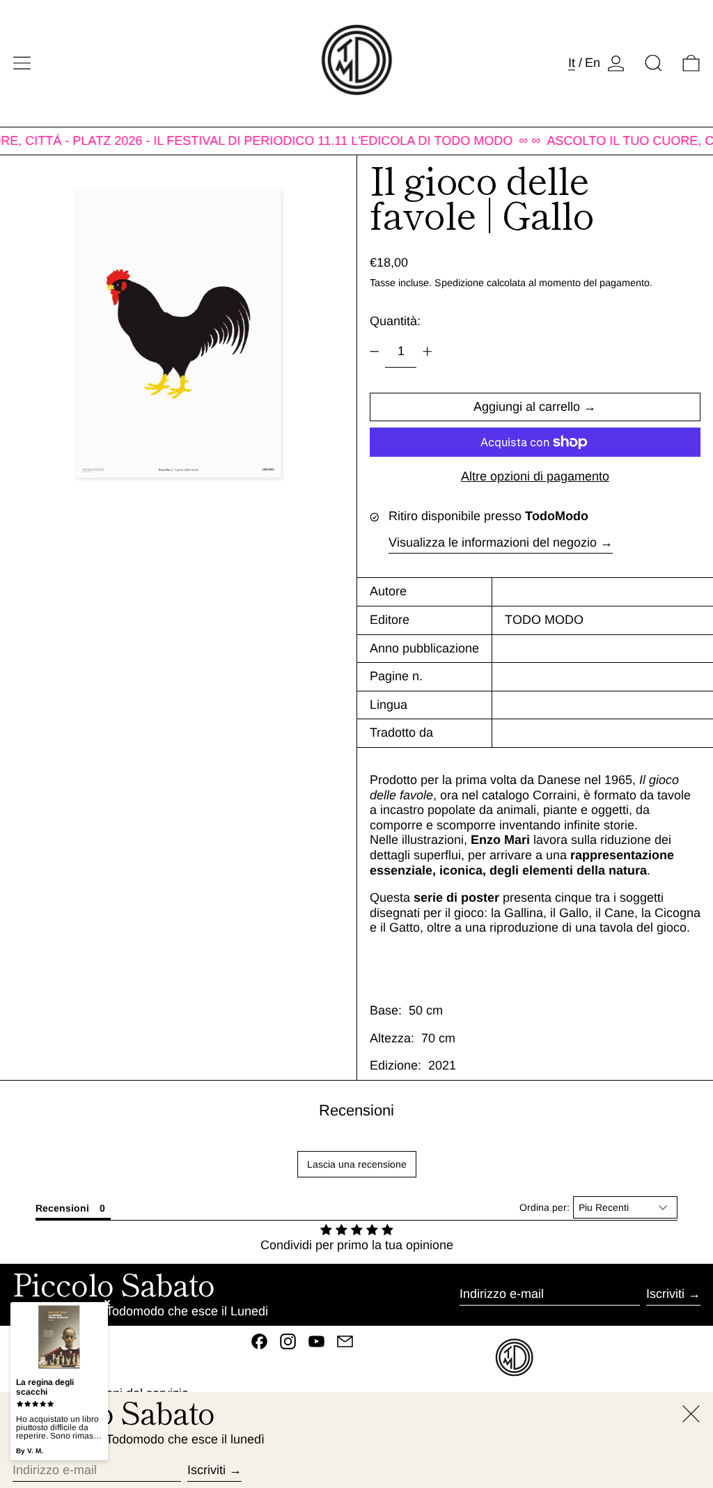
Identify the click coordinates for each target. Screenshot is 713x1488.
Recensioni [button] (62, 1208)
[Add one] (427, 351)
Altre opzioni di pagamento (535, 476)
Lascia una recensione (357, 1164)
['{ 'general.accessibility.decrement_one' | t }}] (374, 351)
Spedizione (459, 282)
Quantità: (395, 321)
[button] (653, 63)
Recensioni (356, 1110)
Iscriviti (665, 1294)
